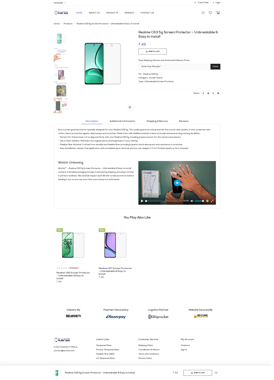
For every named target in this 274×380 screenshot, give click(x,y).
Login (218, 3)
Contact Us (147, 13)
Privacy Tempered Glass (107, 350)
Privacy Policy (145, 358)
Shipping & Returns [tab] (157, 121)
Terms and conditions (148, 354)
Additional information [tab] (122, 121)
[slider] (163, 201)
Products (112, 13)
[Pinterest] (218, 93)
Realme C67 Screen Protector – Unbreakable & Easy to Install (115, 271)
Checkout (185, 345)
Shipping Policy (145, 345)
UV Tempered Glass (105, 358)
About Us (94, 13)
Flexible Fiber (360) (105, 354)
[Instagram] (213, 93)
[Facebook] (203, 93)
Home (79, 13)
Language (58, 3)
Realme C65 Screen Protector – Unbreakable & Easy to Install (73, 276)
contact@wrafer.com (64, 351)
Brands (129, 13)
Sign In (184, 350)
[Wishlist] (216, 373)
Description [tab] (92, 121)
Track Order (203, 3)
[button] (203, 13)
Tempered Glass (104, 345)
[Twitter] (208, 93)
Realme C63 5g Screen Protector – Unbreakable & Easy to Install (100, 373)
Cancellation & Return (149, 350)
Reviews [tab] (183, 121)
